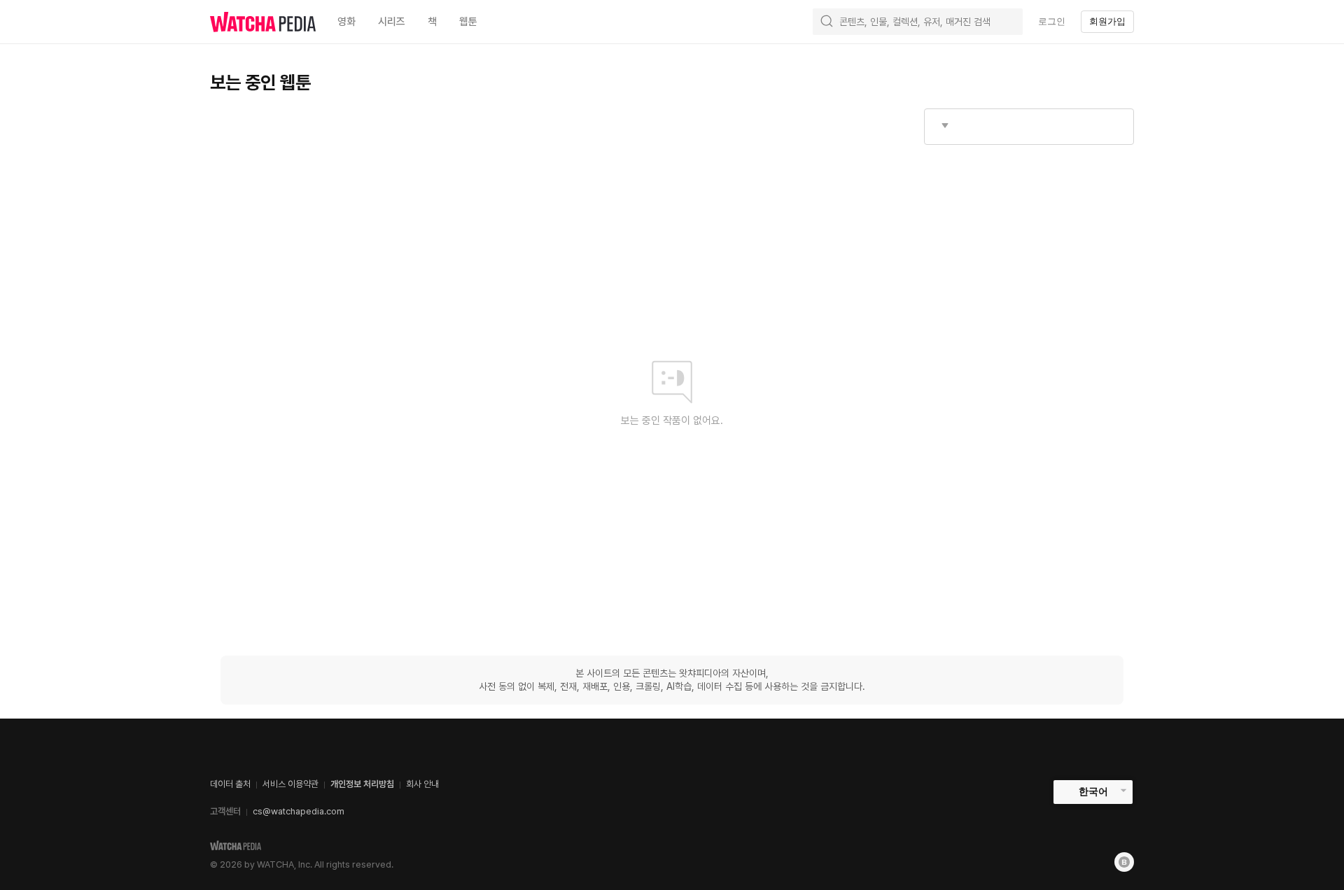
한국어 (1093, 791)
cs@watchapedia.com (298, 811)
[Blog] (1124, 862)
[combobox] (1029, 126)
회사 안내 (422, 784)
